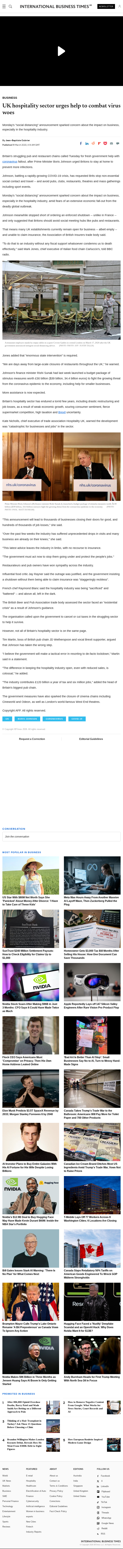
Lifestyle (6, 1516)
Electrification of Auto (36, 1491)
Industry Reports (33, 1532)
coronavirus (9, 161)
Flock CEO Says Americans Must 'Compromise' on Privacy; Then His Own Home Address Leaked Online (26, 1061)
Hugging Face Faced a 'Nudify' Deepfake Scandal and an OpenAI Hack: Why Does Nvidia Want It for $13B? (88, 1327)
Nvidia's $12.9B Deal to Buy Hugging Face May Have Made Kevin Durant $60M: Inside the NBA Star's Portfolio (30, 1221)
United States (79, 1496)
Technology (7, 1506)
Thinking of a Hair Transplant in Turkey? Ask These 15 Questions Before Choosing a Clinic (24, 1424)
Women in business (35, 1511)
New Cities (31, 1521)
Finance (29, 1496)
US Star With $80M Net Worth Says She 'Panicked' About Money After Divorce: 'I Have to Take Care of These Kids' (30, 901)
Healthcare (31, 1486)
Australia (77, 1475)
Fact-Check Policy (58, 1511)
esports (29, 1516)
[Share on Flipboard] (99, 143)
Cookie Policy (56, 1496)
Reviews (6, 1526)
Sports (5, 1521)
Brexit (62, 412)
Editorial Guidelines (91, 739)
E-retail (29, 1475)
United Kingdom (80, 1491)
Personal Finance (10, 1501)
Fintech (29, 1526)
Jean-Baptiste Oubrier (18, 140)
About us (54, 1475)
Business (6, 1491)
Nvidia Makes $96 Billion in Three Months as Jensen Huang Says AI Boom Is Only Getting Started (29, 1380)
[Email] (111, 143)
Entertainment (8, 1511)
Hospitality (31, 1481)
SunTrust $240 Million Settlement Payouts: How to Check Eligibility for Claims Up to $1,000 (28, 954)
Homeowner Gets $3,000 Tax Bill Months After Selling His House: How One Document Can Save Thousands (91, 954)
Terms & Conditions (59, 1486)
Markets (6, 1486)
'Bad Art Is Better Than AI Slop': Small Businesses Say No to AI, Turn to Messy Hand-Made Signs (92, 1061)
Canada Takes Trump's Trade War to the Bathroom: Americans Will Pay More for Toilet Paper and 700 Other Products (91, 1114)
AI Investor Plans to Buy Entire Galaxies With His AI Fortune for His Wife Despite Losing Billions (29, 1167)
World (5, 1475)
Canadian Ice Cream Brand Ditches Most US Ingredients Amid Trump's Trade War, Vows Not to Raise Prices (92, 1167)
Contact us (55, 1481)
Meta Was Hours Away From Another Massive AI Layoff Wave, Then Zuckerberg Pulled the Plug (91, 901)
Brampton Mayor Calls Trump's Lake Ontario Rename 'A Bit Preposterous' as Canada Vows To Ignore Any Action (30, 1327)
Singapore (78, 1486)
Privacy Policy (56, 1491)
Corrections (55, 1501)
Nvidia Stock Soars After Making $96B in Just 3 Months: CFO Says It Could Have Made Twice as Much (30, 1008)
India (75, 1481)
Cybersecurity (32, 1501)
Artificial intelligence (35, 1506)
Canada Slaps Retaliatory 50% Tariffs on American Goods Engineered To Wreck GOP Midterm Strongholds (90, 1274)
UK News (6, 1481)
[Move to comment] (118, 143)
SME (4, 1496)
